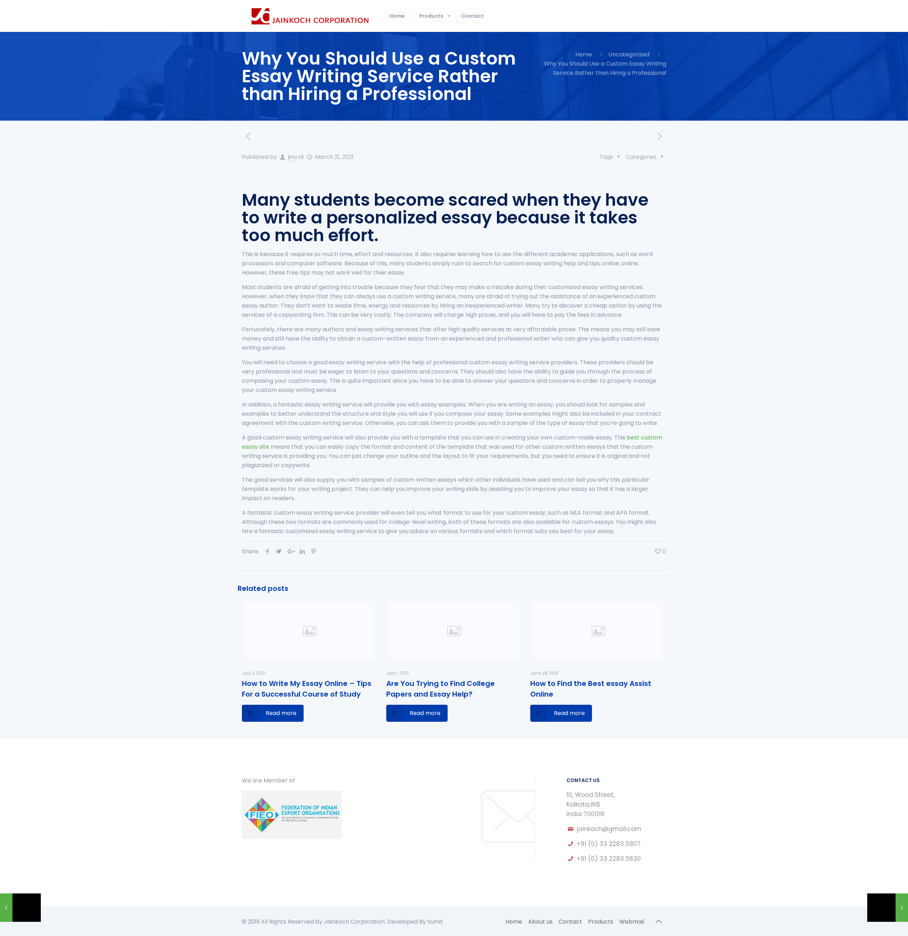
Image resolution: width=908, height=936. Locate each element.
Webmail (631, 922)
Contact (570, 922)
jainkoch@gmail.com (609, 829)
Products (600, 922)
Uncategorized (628, 54)
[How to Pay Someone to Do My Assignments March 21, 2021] (20, 907)
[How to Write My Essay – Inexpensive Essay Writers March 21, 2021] (887, 907)
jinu (292, 157)
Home (583, 54)
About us (540, 922)
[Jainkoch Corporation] (310, 16)
